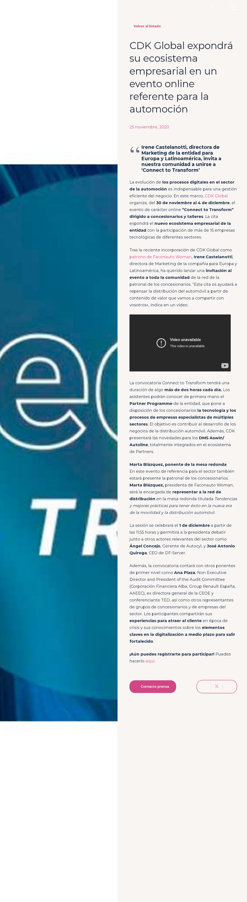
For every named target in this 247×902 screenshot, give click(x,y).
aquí (150, 661)
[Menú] (233, 7)
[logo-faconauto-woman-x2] (30, 7)
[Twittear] (217, 687)
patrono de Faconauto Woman (160, 256)
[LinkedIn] (220, 7)
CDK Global (216, 195)
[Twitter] (213, 7)
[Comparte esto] (205, 687)
